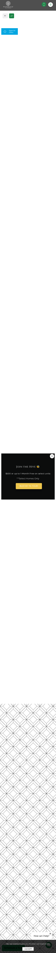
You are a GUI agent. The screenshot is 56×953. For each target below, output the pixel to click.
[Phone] (44, 4)
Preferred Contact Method (20, 277)
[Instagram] (10, 227)
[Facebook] (6, 227)
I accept (28, 949)
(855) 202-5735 (12, 221)
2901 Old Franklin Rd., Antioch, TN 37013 (26, 215)
